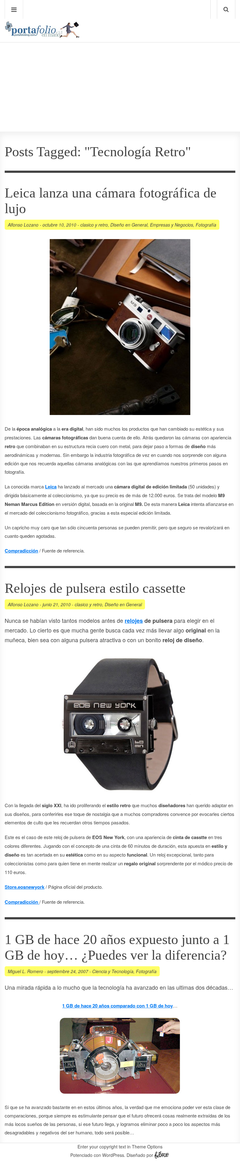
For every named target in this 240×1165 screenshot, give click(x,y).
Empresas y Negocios (171, 225)
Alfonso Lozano (23, 225)
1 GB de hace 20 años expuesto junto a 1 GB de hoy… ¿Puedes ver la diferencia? (117, 947)
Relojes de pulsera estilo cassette (95, 588)
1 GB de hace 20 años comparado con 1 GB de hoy (117, 1005)
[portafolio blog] (42, 36)
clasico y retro (94, 225)
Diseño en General (129, 225)
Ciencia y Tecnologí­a (112, 971)
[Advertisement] (120, 69)
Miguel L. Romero (25, 971)
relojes (134, 621)
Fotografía (206, 225)
